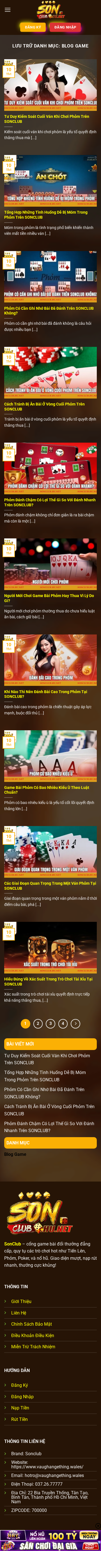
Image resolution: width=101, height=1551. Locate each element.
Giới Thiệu (21, 1301)
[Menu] (7, 9)
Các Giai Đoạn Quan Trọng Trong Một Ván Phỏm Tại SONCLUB (50, 886)
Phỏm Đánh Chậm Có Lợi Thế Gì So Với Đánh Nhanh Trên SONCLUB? (50, 502)
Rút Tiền (19, 1419)
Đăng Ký (19, 1385)
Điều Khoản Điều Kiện (32, 1335)
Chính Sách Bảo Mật (31, 1324)
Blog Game (15, 1154)
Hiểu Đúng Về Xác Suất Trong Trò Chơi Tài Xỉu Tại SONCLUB (48, 981)
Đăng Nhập (22, 1396)
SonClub (12, 1244)
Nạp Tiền (20, 1408)
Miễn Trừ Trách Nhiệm (33, 1346)
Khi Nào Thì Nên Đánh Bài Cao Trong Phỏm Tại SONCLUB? (45, 694)
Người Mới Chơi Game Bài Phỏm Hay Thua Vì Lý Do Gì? (49, 598)
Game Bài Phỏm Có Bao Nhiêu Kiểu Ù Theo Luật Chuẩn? (46, 790)
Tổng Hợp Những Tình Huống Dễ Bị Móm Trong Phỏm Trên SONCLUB (46, 214)
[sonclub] (50, 10)
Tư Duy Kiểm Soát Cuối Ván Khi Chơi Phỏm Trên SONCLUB (46, 119)
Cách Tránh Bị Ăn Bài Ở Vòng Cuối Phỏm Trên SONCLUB (44, 406)
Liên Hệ (18, 1313)
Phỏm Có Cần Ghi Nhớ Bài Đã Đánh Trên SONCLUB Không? (49, 311)
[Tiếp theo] (75, 1024)
